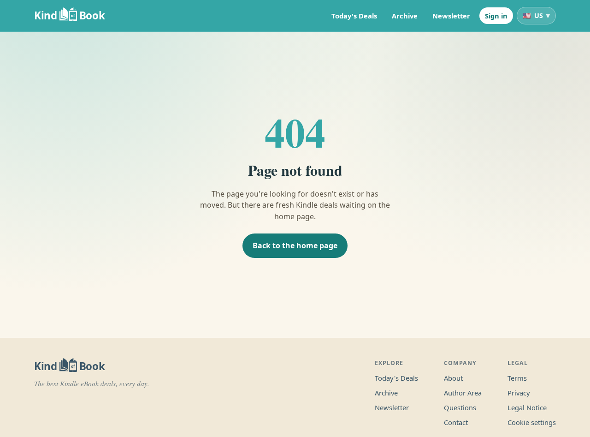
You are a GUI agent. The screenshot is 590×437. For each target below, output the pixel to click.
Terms (517, 378)
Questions (460, 407)
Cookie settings (531, 422)
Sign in (496, 15)
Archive (405, 15)
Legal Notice (527, 407)
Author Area (463, 392)
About (453, 378)
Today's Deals (354, 15)
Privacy (518, 392)
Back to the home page (295, 245)
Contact (456, 422)
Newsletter (451, 15)
